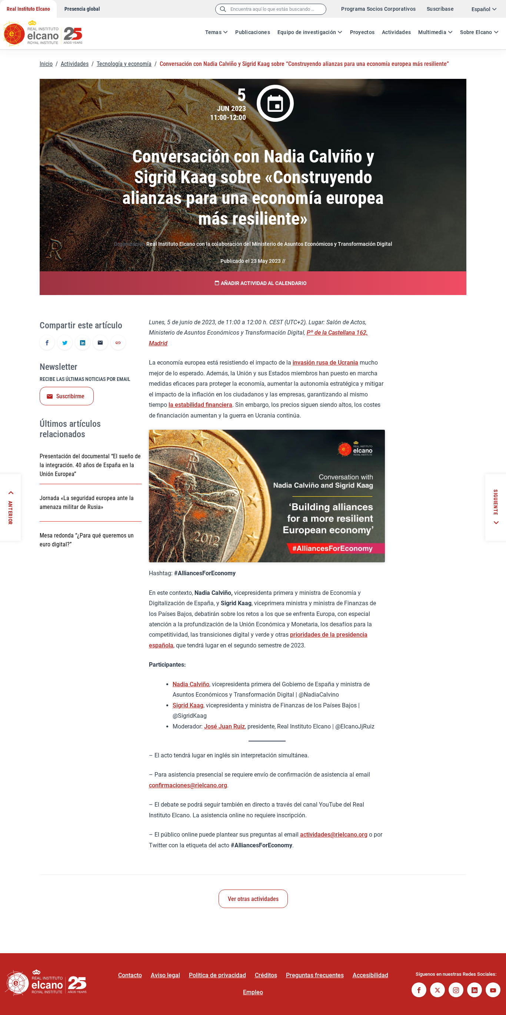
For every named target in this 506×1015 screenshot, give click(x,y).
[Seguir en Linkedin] (474, 990)
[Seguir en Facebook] (419, 990)
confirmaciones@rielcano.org (188, 785)
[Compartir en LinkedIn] (82, 343)
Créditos (266, 975)
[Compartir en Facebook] (47, 343)
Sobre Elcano (476, 32)
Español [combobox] (481, 9)
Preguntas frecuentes (315, 975)
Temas (213, 32)
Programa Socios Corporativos (378, 9)
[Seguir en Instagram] (456, 990)
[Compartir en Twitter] (64, 343)
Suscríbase (440, 9)
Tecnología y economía (124, 63)
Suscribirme (70, 396)
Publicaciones (252, 32)
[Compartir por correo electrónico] (100, 343)
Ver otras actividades (253, 898)
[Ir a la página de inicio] (50, 29)
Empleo (253, 992)
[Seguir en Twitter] (437, 990)
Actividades (396, 32)
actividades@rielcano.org (333, 834)
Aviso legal (165, 975)
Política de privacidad (217, 975)
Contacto (130, 975)
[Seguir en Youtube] (493, 990)
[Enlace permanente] (118, 343)
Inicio (46, 63)
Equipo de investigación (306, 32)
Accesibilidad (370, 975)
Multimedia (432, 32)
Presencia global (82, 9)
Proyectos (362, 32)
